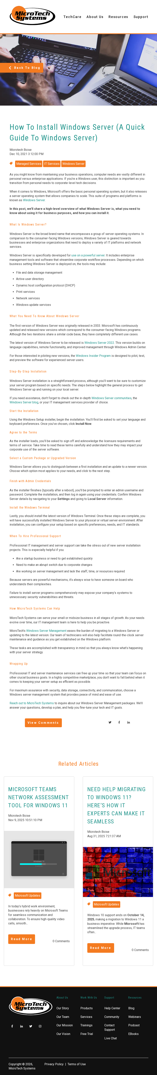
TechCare (72, 17)
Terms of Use (77, 1064)
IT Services (52, 164)
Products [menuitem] (86, 1008)
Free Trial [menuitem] (86, 1034)
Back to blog (27, 68)
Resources (118, 17)
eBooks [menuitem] (133, 1034)
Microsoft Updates (27, 895)
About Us (95, 17)
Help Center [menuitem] (112, 1008)
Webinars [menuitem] (134, 1017)
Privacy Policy (54, 1064)
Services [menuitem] (86, 1017)
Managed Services (28, 164)
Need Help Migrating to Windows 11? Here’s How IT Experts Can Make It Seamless (116, 805)
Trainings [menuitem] (86, 1025)
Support (141, 17)
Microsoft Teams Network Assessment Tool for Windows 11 (38, 797)
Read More (21, 939)
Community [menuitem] (111, 1017)
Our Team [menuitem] (62, 1017)
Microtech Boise (21, 150)
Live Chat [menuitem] (110, 1038)
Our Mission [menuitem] (64, 1025)
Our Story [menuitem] (62, 1008)
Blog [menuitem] (131, 1008)
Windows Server (73, 164)
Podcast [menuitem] (134, 1025)
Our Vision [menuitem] (63, 1034)
